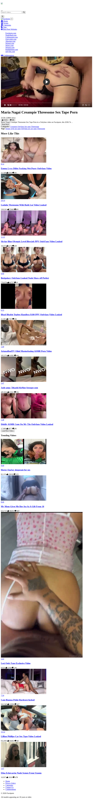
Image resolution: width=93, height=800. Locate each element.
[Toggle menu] (2, 10)
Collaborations (8, 55)
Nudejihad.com (10, 35)
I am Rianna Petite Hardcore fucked (18, 700)
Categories (7, 25)
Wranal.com (9, 43)
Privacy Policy (10, 783)
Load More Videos (8, 431)
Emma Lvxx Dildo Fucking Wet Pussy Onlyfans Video (26, 168)
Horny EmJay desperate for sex (15, 470)
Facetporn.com (10, 33)
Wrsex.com (9, 45)
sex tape (34, 129)
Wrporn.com (9, 47)
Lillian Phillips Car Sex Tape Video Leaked (21, 736)
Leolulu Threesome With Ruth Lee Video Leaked (23, 205)
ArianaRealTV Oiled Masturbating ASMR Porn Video (26, 351)
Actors (5, 23)
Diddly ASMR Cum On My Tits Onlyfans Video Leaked (27, 424)
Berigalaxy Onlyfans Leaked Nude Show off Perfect (25, 278)
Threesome (35, 127)
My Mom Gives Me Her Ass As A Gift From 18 (22, 506)
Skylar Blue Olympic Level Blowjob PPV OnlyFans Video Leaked (31, 241)
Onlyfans (20, 127)
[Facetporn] (10, 4)
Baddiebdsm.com (11, 49)
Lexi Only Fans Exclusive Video (16, 663)
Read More (5, 124)
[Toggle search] (2, 16)
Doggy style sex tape (13, 129)
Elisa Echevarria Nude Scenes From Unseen (21, 773)
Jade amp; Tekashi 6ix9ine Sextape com (19, 387)
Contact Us (9, 787)
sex (29, 129)
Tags (5, 27)
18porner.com (10, 41)
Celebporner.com (11, 37)
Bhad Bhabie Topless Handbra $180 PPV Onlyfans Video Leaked (31, 314)
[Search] (24, 12)
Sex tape (27, 127)
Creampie (13, 127)
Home (5, 21)
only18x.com (10, 52)
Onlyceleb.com (10, 39)
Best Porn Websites (10, 29)
